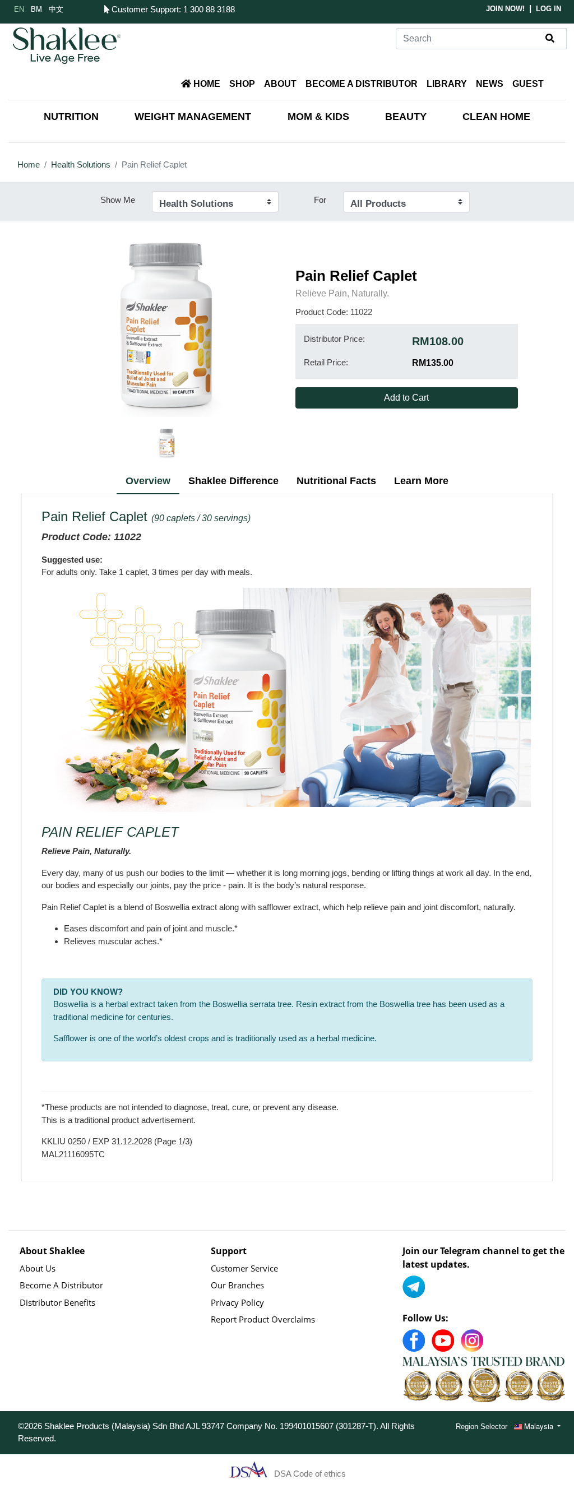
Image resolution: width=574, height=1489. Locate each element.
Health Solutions (80, 164)
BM (36, 8)
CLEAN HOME (496, 116)
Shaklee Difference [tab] (233, 480)
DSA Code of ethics (310, 1473)
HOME (205, 84)
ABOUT (280, 84)
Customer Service (244, 1268)
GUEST (528, 84)
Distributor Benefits (57, 1302)
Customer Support (144, 9)
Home (28, 164)
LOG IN (548, 8)
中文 (56, 8)
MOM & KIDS (318, 116)
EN (19, 8)
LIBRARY (447, 84)
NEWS (489, 84)
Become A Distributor (61, 1285)
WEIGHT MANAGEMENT (193, 116)
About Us (37, 1268)
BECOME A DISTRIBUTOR (361, 84)
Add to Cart (406, 397)
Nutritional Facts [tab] (336, 480)
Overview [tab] (148, 480)
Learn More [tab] (421, 480)
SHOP (242, 84)
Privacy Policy (237, 1302)
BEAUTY (406, 116)
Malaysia (539, 1426)
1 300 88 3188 (209, 9)
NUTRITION (71, 116)
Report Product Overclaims (263, 1319)
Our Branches (237, 1285)
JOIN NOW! (505, 8)
